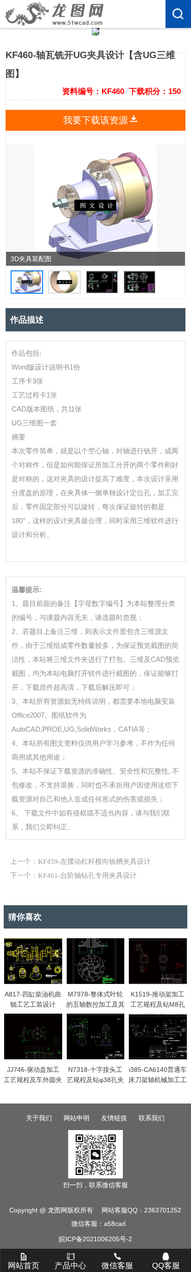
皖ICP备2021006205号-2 (95, 1239)
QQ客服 (166, 1265)
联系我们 (152, 1118)
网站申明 (76, 1118)
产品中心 (70, 1265)
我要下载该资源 (95, 120)
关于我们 (39, 1118)
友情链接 (114, 1118)
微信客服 (117, 1265)
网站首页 (23, 1265)
